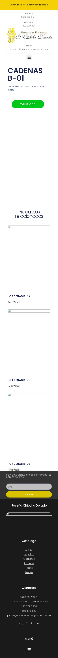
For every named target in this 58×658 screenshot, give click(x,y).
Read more (13, 302)
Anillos (28, 550)
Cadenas (28, 559)
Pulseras (29, 563)
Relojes (29, 572)
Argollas (29, 554)
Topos (28, 568)
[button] (29, 57)
